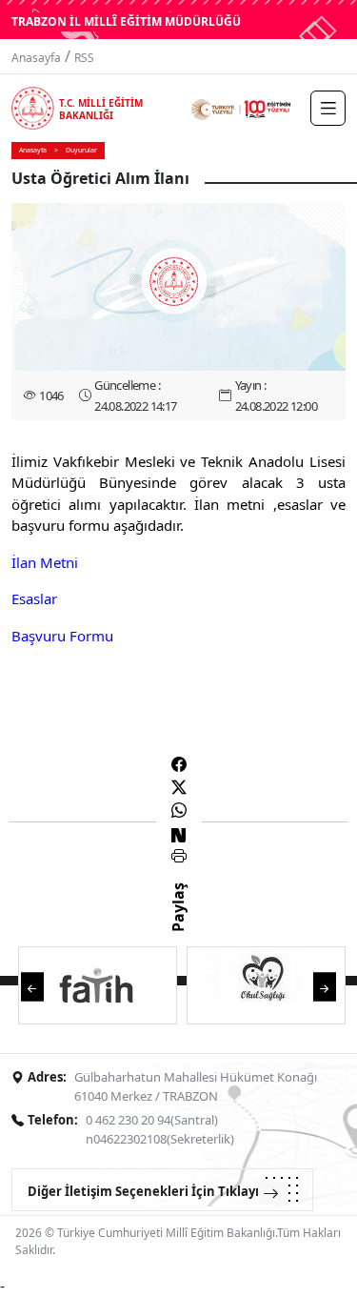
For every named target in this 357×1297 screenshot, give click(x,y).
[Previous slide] (32, 986)
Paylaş (178, 924)
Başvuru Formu (62, 635)
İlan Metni (46, 562)
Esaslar (34, 598)
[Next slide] (324, 986)
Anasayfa (36, 58)
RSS (84, 58)
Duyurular (81, 150)
